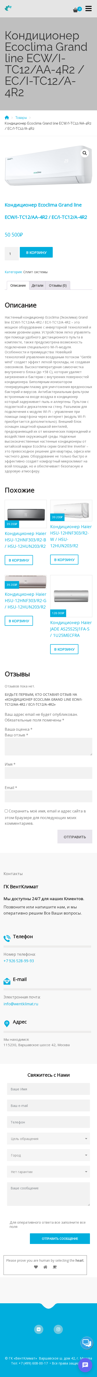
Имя (10, 764)
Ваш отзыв (16, 735)
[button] (85, 153)
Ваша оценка (18, 729)
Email (11, 787)
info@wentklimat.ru (21, 1003)
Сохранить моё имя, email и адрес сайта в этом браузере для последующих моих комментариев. (45, 817)
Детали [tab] (37, 285)
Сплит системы (35, 272)
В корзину (36, 252)
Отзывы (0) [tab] (58, 285)
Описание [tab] (18, 285)
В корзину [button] (19, 560)
